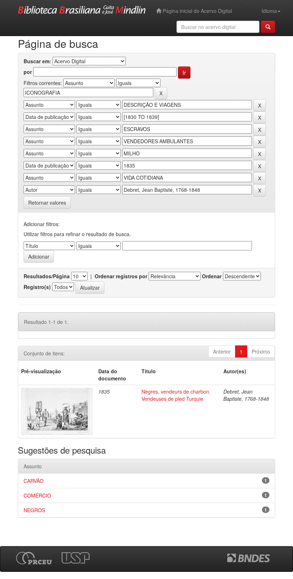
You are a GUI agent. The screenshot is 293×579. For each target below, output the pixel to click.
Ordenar (212, 276)
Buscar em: (37, 61)
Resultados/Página (47, 276)
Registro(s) (37, 286)
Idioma (269, 10)
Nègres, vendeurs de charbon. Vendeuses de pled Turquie (175, 395)
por (28, 71)
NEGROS (34, 510)
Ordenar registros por (121, 276)
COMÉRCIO (37, 495)
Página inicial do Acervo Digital (196, 10)
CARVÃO (34, 480)
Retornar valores (47, 202)
